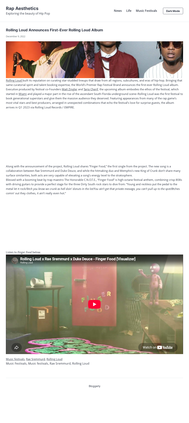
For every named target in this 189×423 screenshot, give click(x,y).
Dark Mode (173, 11)
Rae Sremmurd (35, 359)
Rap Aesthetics (22, 8)
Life (128, 11)
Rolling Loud (14, 80)
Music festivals (15, 359)
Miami (23, 94)
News (118, 11)
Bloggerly (94, 386)
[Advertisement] (94, 137)
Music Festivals (146, 11)
